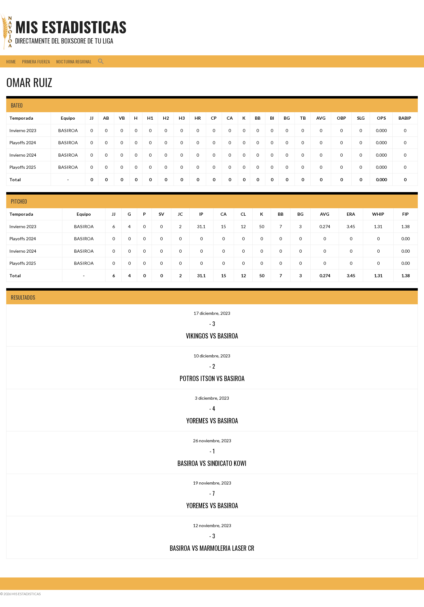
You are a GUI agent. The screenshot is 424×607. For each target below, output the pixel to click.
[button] (101, 61)
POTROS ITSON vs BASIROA (212, 378)
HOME (11, 61)
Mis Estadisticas (70, 27)
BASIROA (68, 130)
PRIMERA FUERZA (36, 61)
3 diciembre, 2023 (212, 398)
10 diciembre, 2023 (212, 355)
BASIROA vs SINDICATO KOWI (212, 463)
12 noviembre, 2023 (212, 525)
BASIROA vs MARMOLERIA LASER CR (212, 548)
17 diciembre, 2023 (212, 313)
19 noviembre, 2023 (212, 482)
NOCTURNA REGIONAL (74, 61)
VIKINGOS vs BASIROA (212, 335)
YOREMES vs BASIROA (212, 420)
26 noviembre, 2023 (212, 440)
